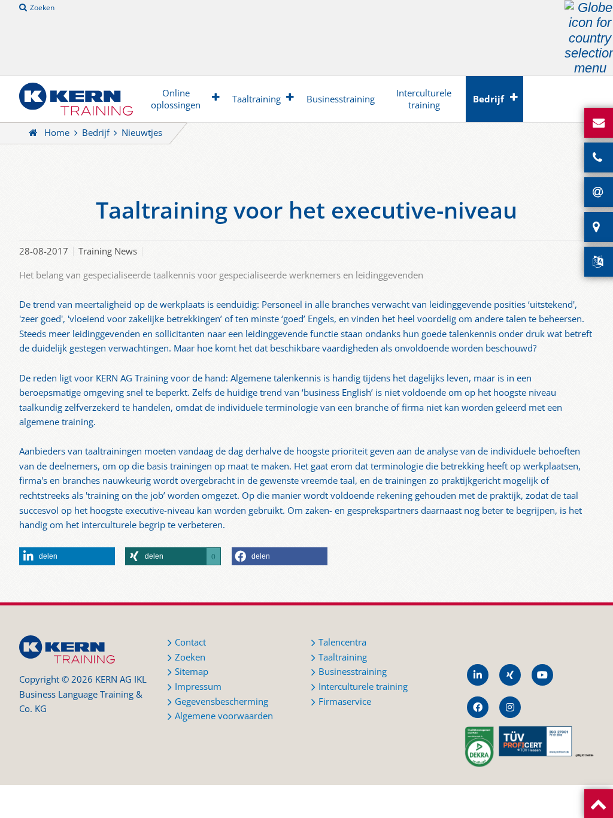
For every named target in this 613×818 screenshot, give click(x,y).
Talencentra (342, 642)
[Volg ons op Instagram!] (510, 707)
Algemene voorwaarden (224, 716)
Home (56, 132)
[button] (67, 556)
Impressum (198, 686)
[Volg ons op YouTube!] (542, 675)
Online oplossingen (176, 99)
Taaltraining (256, 99)
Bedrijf (488, 99)
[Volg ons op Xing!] (510, 675)
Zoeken (42, 7)
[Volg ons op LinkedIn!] (478, 675)
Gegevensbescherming (221, 701)
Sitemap (191, 671)
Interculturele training (423, 99)
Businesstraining (340, 99)
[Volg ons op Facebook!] (478, 707)
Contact (190, 642)
